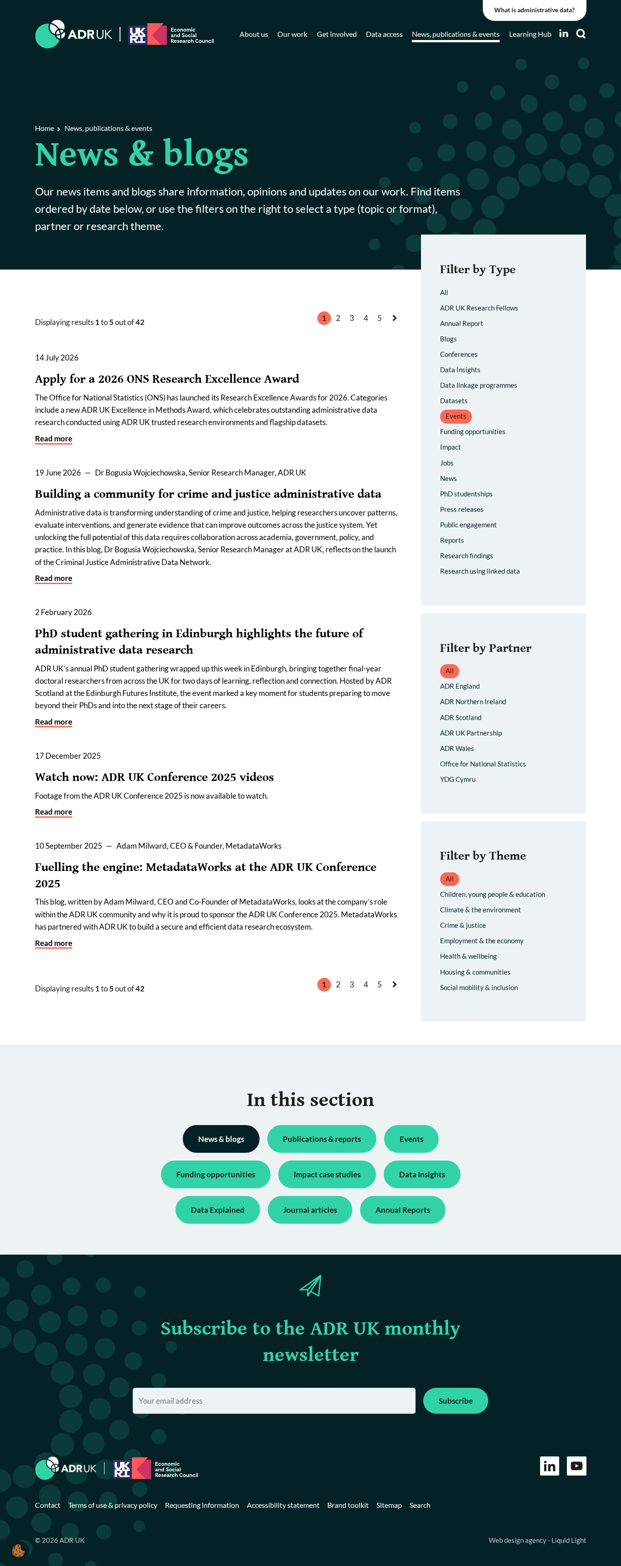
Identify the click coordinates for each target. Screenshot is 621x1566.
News (448, 478)
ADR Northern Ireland (473, 701)
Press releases (462, 509)
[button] (18, 1550)
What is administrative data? (534, 10)
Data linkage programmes (478, 385)
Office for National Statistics (483, 764)
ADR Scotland (460, 717)
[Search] (581, 34)
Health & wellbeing (468, 956)
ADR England (460, 686)
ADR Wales (457, 748)
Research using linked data (480, 571)
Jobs (447, 463)
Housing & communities (475, 972)
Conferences (459, 354)
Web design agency (518, 1540)
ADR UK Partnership (471, 733)
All (444, 292)
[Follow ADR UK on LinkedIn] (563, 33)
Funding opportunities (473, 431)
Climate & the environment (480, 910)
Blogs (448, 339)
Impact (450, 447)
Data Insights (460, 369)
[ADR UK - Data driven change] (74, 34)
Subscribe (456, 1401)
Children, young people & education (492, 894)
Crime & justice (463, 925)
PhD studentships (466, 494)
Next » (396, 327)
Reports (452, 540)
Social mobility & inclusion (479, 987)
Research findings (466, 555)
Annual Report (461, 323)
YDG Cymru (458, 779)
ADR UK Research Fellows (479, 308)
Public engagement (468, 524)
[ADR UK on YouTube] (576, 1466)
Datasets (454, 400)
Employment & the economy (482, 940)
